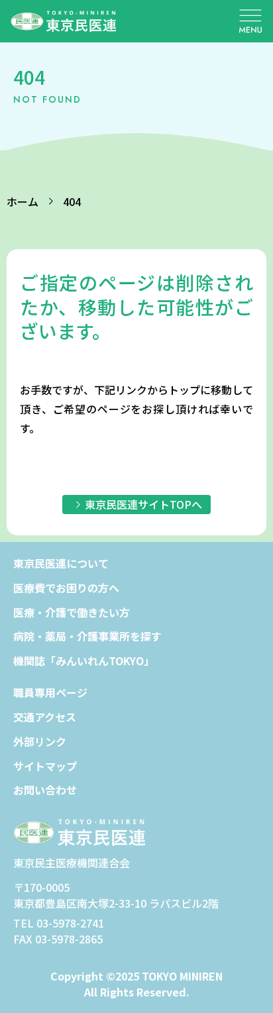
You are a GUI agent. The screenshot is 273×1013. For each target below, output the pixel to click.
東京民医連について (61, 563)
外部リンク (39, 741)
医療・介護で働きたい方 (71, 612)
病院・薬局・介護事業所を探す (87, 636)
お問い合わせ (45, 790)
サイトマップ (45, 766)
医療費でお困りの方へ (66, 588)
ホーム (22, 201)
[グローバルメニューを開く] (250, 21)
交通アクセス (44, 717)
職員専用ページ (50, 692)
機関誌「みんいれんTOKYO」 (83, 660)
